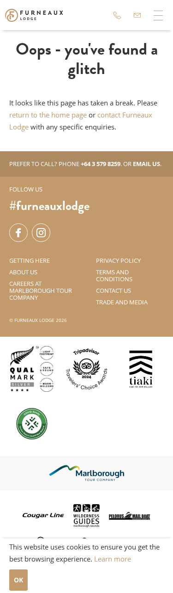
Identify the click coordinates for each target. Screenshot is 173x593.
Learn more (112, 558)
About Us (23, 272)
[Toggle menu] (158, 15)
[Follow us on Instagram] (41, 232)
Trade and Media (122, 302)
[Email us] (137, 15)
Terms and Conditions (114, 275)
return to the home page (48, 114)
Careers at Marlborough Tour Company (40, 290)
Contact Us (113, 290)
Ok (18, 579)
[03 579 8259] (117, 15)
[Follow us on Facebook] (18, 232)
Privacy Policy (118, 260)
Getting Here (29, 260)
